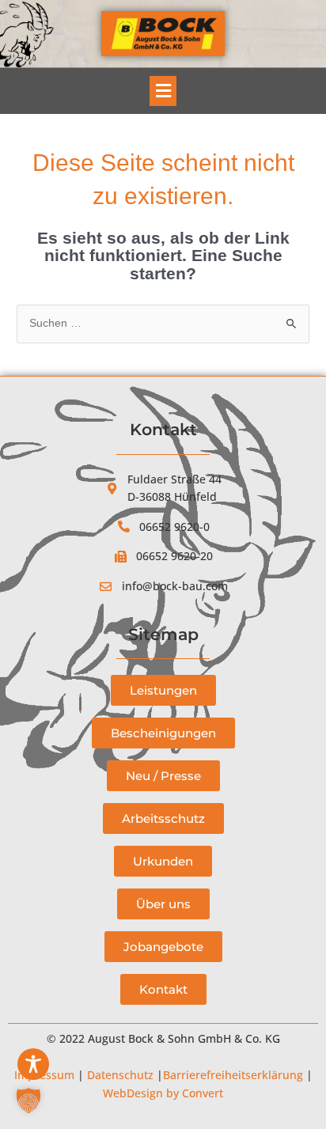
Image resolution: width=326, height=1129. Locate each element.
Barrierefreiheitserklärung (233, 1074)
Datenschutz (120, 1074)
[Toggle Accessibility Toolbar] (33, 1064)
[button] (163, 91)
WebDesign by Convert (163, 1093)
